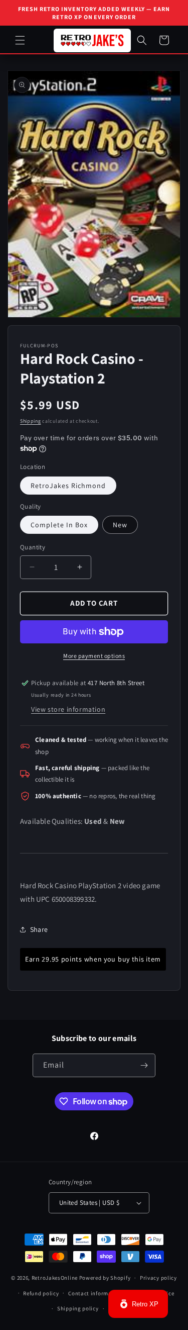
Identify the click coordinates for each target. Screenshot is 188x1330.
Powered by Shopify (105, 1277)
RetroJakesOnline (55, 1277)
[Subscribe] (144, 1065)
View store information (68, 709)
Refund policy (41, 1293)
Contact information (95, 1293)
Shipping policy (78, 1308)
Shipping (30, 421)
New (120, 524)
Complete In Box (59, 524)
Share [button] (39, 929)
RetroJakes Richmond (68, 485)
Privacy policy (158, 1277)
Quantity (32, 547)
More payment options (94, 655)
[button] (20, 40)
